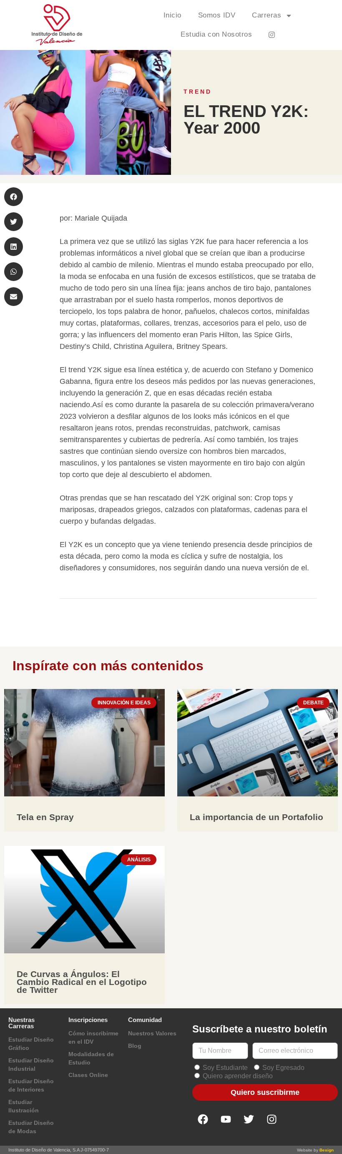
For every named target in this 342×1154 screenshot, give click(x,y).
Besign (326, 1150)
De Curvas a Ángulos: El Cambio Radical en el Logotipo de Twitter (82, 982)
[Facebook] (202, 1119)
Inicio (172, 15)
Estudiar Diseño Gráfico (31, 1043)
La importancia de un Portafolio (256, 817)
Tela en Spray (45, 817)
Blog (134, 1045)
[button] (13, 196)
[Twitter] (248, 1119)
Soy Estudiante (225, 1067)
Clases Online (88, 1075)
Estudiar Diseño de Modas (31, 1126)
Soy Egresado (283, 1067)
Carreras (266, 15)
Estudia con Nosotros (216, 34)
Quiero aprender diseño (238, 1075)
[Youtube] (225, 1119)
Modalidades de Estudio (91, 1058)
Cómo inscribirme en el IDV (93, 1037)
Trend (198, 91)
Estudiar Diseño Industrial (31, 1064)
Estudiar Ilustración (23, 1106)
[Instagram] (271, 1119)
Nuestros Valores (152, 1033)
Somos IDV (217, 15)
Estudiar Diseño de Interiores (31, 1085)
